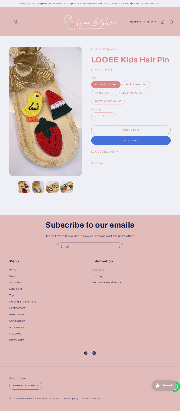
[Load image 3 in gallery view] (38, 187)
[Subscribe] (119, 247)
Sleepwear (16, 333)
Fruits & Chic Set (106, 84)
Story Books (16, 340)
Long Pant (15, 289)
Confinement (17, 308)
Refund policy (71, 399)
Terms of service (91, 399)
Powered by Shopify (49, 398)
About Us (98, 269)
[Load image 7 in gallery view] (66, 187)
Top (11, 295)
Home (13, 269)
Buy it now (131, 140)
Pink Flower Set (136, 84)
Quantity (96, 109)
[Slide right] (78, 187)
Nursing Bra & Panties (23, 301)
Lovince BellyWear (28, 398)
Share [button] (99, 163)
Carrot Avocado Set (108, 101)
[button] (8, 22)
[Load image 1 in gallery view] (24, 187)
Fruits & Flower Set (131, 92)
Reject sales (17, 314)
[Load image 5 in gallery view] (52, 187)
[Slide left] (13, 187)
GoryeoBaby (17, 321)
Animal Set (102, 92)
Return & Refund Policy (106, 282)
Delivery (97, 276)
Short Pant (15, 282)
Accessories (16, 327)
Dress (13, 276)
